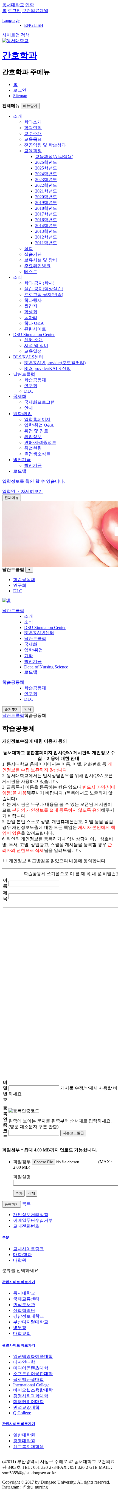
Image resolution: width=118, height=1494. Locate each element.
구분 (5, 1238)
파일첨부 (22, 1161)
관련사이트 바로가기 (18, 1282)
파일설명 (22, 1176)
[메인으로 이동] (6, 600)
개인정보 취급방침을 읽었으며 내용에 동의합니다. (57, 860)
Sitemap (20, 95)
